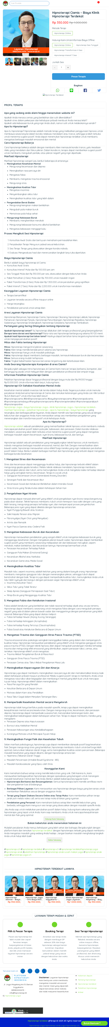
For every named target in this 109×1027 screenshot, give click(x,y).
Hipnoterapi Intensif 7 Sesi (65, 55)
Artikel (80, 992)
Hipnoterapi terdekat (87, 984)
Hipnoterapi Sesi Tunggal (87, 45)
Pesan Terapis (78, 76)
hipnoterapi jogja (89, 849)
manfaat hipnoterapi (14, 410)
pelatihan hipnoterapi (37, 410)
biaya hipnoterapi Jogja (36, 407)
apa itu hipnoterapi (59, 410)
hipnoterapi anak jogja (55, 1025)
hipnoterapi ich (13, 849)
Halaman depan (85, 975)
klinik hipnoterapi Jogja (61, 407)
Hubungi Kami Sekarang (54, 819)
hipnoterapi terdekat (85, 407)
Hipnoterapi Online (62, 33)
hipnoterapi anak (14, 852)
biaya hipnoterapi (79, 410)
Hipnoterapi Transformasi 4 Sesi (68, 50)
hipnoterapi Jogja (13, 407)
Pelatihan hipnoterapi (87, 988)
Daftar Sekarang (54, 840)
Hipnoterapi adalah (13, 426)
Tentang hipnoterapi (87, 980)
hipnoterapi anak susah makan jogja (65, 852)
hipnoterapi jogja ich (21, 855)
